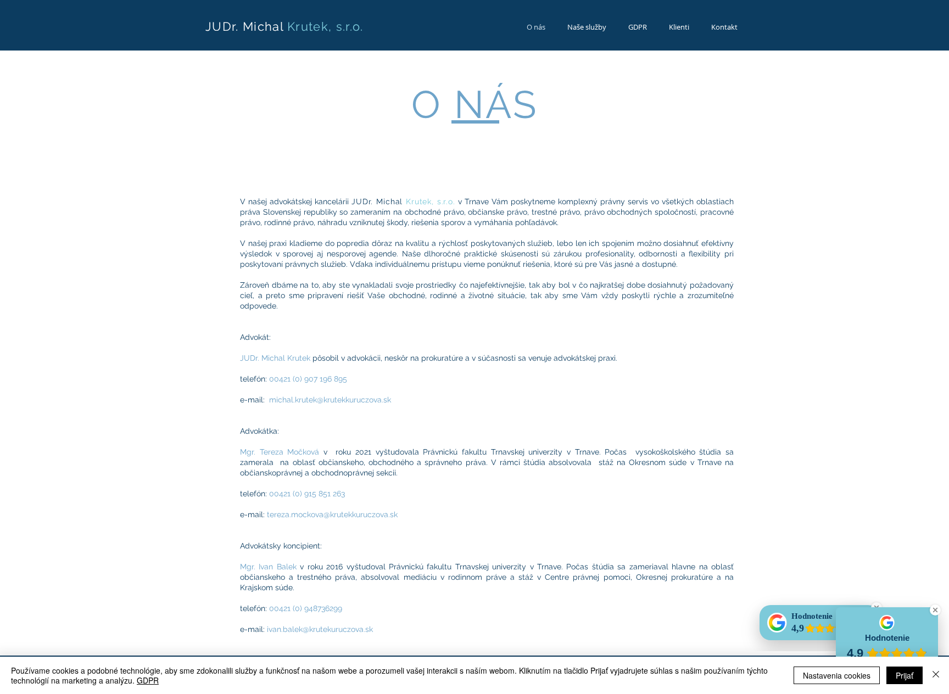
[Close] (935, 675)
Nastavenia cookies (836, 675)
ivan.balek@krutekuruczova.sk (320, 629)
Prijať (904, 675)
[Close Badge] (935, 610)
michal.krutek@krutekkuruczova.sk (330, 399)
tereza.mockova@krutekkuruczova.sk (332, 514)
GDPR (148, 680)
